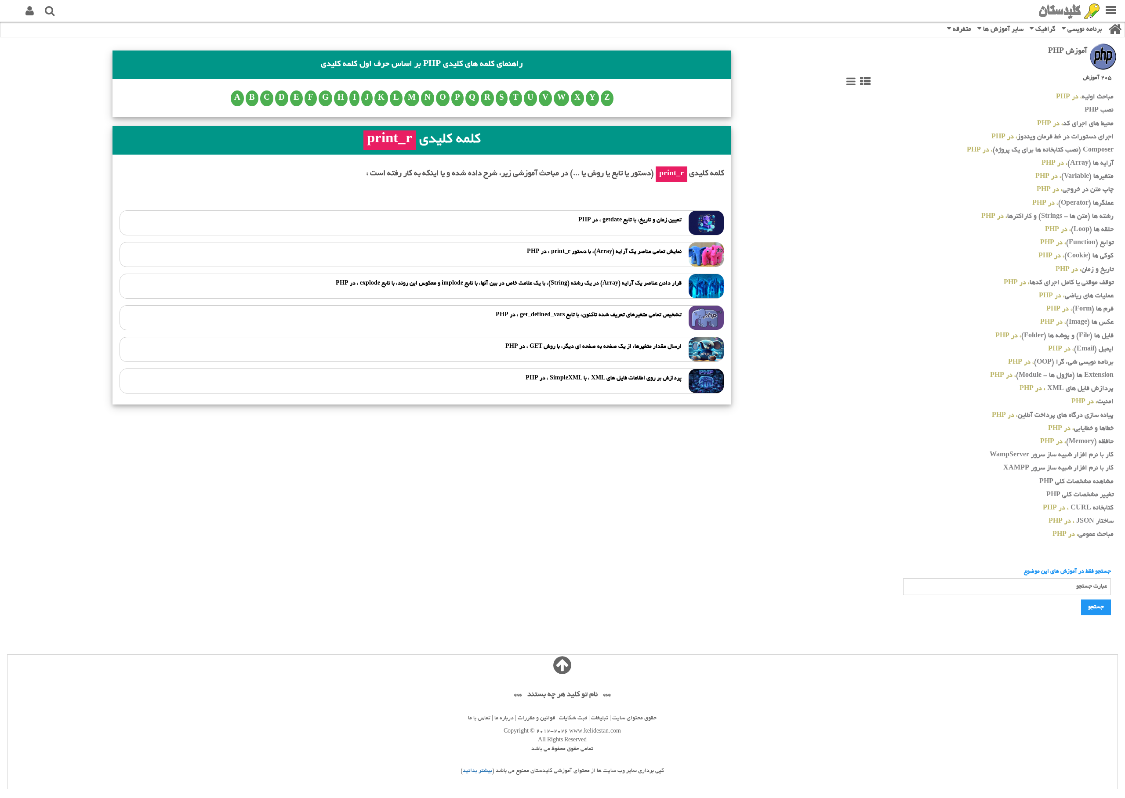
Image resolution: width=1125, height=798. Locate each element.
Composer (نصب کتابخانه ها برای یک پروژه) (1040, 150)
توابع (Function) (1077, 243)
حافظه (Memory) (1077, 442)
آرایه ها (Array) (1078, 163)
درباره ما (504, 718)
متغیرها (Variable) (1074, 177)
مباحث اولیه (1085, 97)
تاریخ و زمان (1085, 270)
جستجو (1096, 607)
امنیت (1092, 402)
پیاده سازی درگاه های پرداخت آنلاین (1053, 415)
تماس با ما (479, 718)
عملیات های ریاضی (1076, 296)
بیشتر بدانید (477, 771)
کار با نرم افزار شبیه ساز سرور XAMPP (1058, 468)
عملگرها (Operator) (1073, 203)
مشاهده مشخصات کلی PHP (1076, 482)
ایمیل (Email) (1081, 349)
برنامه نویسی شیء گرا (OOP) (1061, 362)
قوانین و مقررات (536, 718)
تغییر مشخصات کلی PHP (1080, 495)
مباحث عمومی (1083, 534)
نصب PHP (1099, 110)
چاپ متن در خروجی (1075, 190)
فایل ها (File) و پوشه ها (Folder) (1054, 336)
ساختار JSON (1081, 521)
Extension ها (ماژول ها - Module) (1052, 375)
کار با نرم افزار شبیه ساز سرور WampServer (1052, 455)
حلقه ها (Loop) (1079, 230)
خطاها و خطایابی (1081, 429)
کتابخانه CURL (1078, 508)
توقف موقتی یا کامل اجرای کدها (1059, 283)
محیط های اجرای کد (1075, 124)
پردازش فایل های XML (1067, 389)
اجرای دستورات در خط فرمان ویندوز (1052, 137)
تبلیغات (599, 718)
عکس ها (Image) (1077, 322)
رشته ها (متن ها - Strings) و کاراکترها (1047, 216)
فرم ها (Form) (1080, 309)
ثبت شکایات (573, 718)
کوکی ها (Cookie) (1076, 256)
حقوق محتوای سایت (634, 718)
